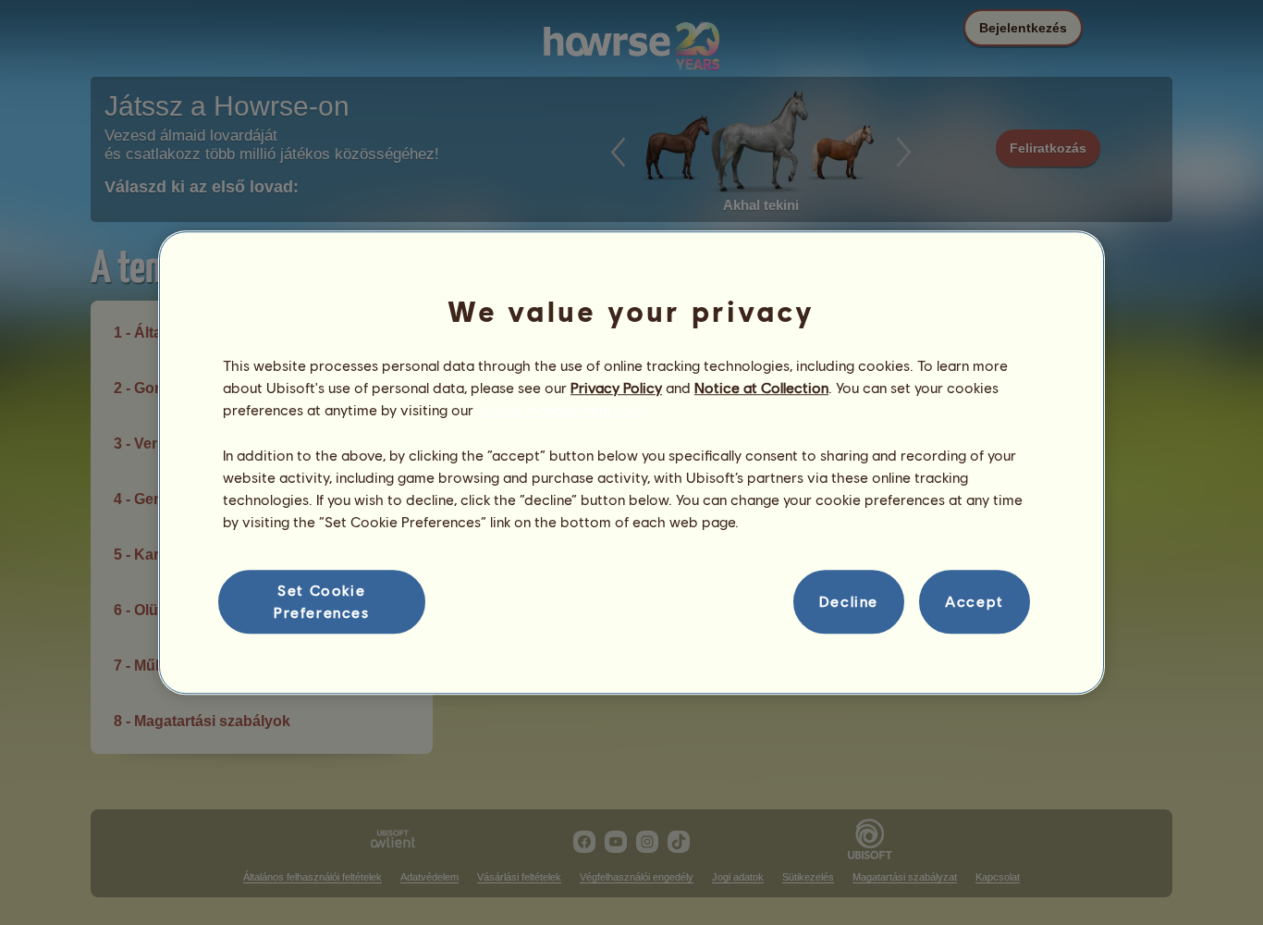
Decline (848, 601)
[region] (631, 462)
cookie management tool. (561, 410)
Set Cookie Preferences (322, 601)
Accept (974, 601)
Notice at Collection (761, 387)
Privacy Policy (616, 387)
